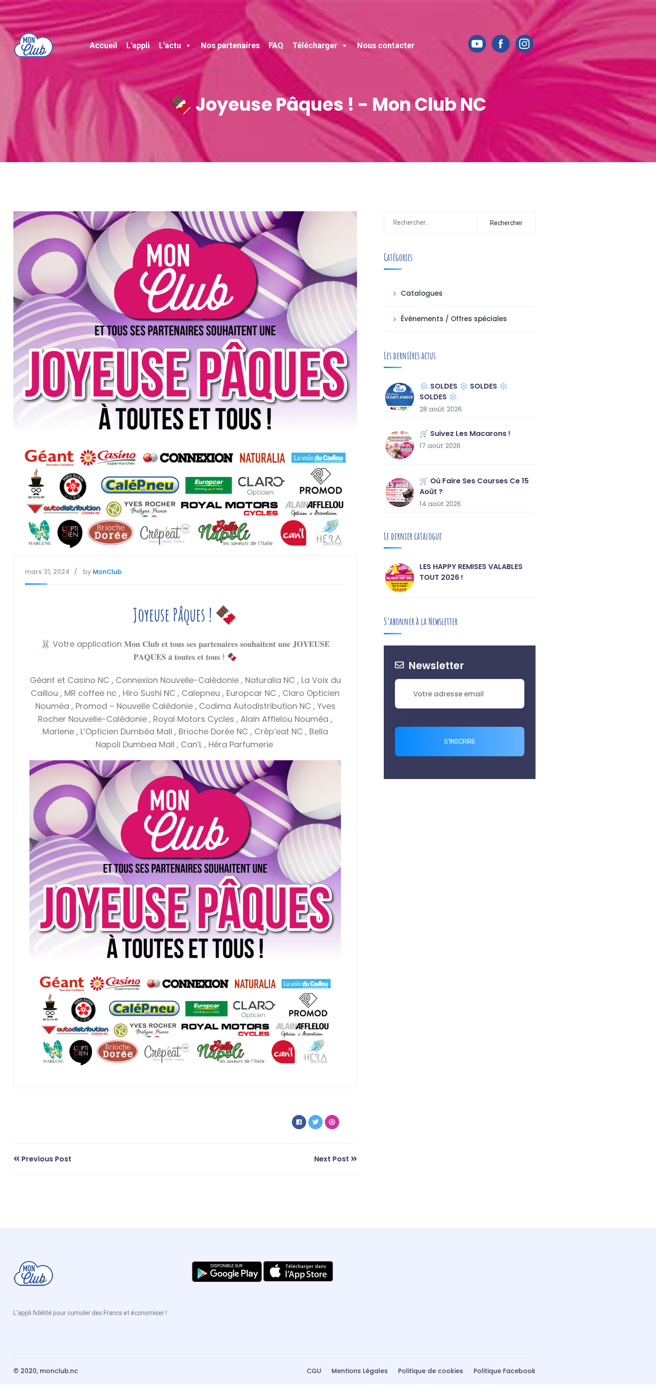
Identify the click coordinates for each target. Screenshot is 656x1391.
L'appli (138, 45)
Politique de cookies (430, 1370)
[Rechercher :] (429, 222)
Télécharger (314, 45)
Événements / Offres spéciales (454, 318)
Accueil (103, 45)
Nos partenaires (230, 45)
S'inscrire (460, 741)
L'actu (170, 45)
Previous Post (45, 1159)
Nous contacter (386, 45)
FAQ (276, 45)
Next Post (332, 1159)
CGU (314, 1370)
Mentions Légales (360, 1370)
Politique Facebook (504, 1370)
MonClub (107, 571)
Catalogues (422, 293)
